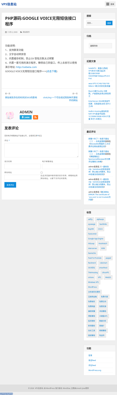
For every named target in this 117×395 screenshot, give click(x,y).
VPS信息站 (9, 4)
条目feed (92, 360)
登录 (90, 355)
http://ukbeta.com (26, 67)
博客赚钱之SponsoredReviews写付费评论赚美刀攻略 (99, 159)
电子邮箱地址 (47, 161)
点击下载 (52, 71)
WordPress (92, 287)
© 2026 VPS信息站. (36, 388)
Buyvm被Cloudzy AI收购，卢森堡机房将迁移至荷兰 (99, 93)
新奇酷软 (91, 326)
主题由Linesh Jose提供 (80, 388)
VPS (99, 277)
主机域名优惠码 (94, 292)
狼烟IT (101, 326)
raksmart (103, 263)
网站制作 (26, 32)
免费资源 (102, 306)
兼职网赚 (91, 311)
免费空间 (102, 301)
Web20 (108, 277)
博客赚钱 (91, 316)
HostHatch (103, 243)
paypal (108, 258)
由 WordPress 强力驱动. (53, 388)
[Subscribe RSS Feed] (35, 117)
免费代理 (104, 297)
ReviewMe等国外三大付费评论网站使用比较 (99, 145)
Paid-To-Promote (94, 258)
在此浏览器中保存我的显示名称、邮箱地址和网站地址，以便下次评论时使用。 (59, 177)
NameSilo (92, 253)
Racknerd (92, 263)
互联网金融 (92, 297)
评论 (7, 140)
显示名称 (8, 161)
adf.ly (90, 219)
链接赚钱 (91, 335)
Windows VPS (93, 282)
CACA (100, 229)
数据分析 (102, 321)
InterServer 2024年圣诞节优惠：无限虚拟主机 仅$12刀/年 (99, 103)
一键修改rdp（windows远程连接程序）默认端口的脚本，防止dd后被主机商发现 (99, 170)
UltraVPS (105, 272)
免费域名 (91, 301)
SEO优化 (91, 267)
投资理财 (91, 321)
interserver (92, 248)
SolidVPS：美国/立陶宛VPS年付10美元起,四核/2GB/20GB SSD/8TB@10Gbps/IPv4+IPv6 (99, 73)
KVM (103, 248)
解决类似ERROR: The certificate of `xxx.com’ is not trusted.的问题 (99, 196)
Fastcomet (92, 234)
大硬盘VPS (103, 316)
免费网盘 (91, 306)
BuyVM (91, 229)
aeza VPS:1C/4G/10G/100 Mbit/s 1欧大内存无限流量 (99, 84)
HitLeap (91, 243)
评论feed (92, 365)
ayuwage (91, 224)
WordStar (66, 388)
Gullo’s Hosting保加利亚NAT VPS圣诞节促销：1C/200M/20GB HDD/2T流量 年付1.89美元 (99, 115)
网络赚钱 (102, 330)
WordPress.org (94, 370)
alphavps (100, 219)
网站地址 (8, 172)
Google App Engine (95, 238)
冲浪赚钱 (102, 311)
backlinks (103, 224)
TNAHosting (93, 272)
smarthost (103, 267)
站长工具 (91, 330)
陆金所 (101, 335)
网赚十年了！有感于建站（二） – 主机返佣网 (98, 139)
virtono (91, 277)
